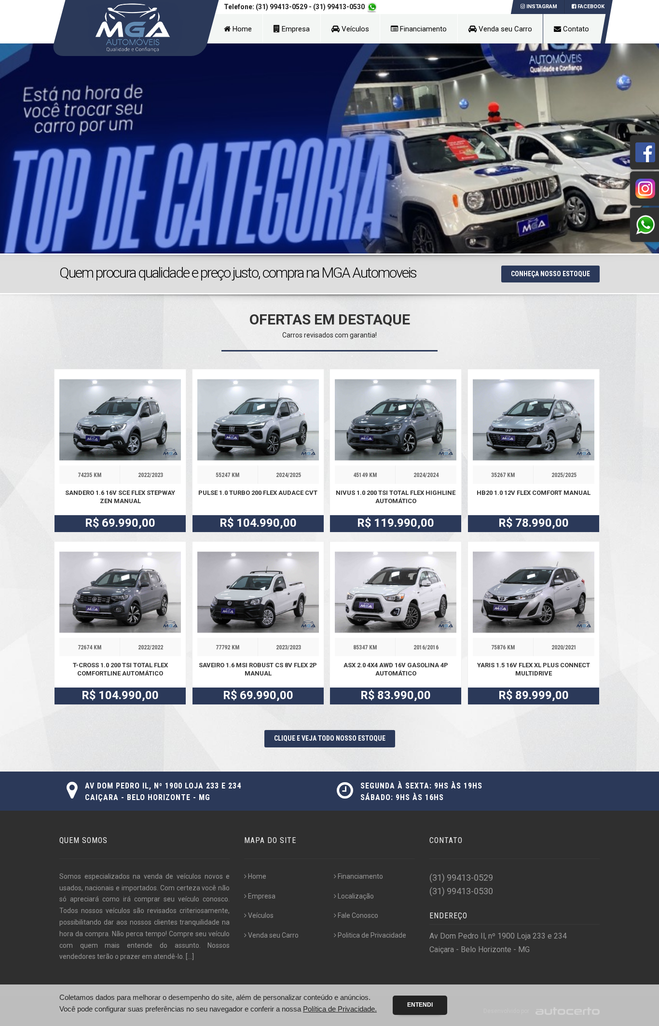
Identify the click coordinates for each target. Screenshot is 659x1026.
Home (241, 29)
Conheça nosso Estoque (550, 274)
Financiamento (422, 29)
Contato (575, 29)
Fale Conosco (358, 915)
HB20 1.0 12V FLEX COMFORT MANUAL (533, 492)
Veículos (354, 29)
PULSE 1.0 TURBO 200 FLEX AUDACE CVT (257, 492)
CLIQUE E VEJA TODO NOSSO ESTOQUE (329, 738)
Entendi (420, 1004)
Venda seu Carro (504, 29)
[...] (190, 956)
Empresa (295, 29)
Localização (356, 896)
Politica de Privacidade (372, 935)
